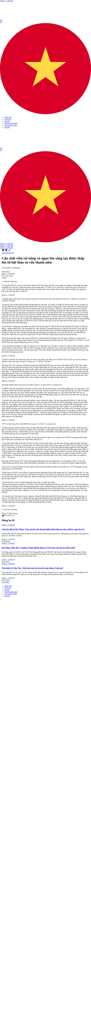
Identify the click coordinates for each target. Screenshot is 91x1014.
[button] (45, 67)
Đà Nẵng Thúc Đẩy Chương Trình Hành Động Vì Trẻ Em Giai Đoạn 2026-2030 (38, 548)
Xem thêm (5, 582)
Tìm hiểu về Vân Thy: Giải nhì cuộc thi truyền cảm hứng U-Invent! (32, 568)
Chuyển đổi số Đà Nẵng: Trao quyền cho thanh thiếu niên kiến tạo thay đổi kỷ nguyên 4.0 (43, 529)
